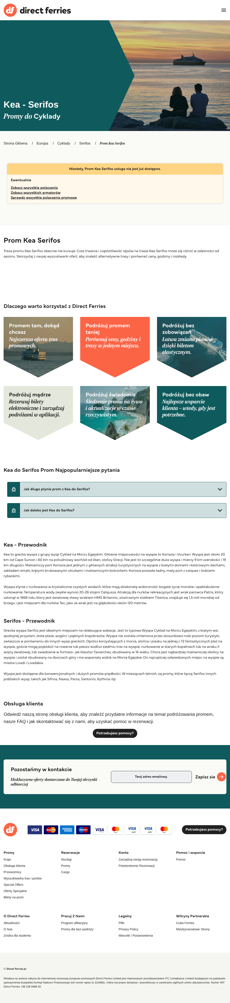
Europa (42, 143)
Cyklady (63, 143)
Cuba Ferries (185, 923)
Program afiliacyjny (74, 923)
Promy (65, 865)
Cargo (65, 872)
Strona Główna (15, 143)
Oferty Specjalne (15, 891)
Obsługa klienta (14, 865)
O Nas (8, 929)
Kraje (7, 859)
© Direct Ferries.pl (15, 968)
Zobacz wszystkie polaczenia (34, 188)
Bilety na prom (14, 897)
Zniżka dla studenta (17, 935)
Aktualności (12, 923)
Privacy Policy (128, 929)
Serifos (85, 143)
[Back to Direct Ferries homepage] (37, 10)
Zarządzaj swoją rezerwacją (138, 859)
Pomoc (181, 859)
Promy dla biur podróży (77, 929)
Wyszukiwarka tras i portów (23, 878)
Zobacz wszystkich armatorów (36, 193)
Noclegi (66, 859)
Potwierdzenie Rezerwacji (137, 865)
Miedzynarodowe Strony (193, 929)
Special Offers (13, 884)
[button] (116, 489)
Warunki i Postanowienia (136, 935)
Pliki (121, 923)
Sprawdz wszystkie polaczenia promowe (44, 198)
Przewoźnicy (12, 872)
